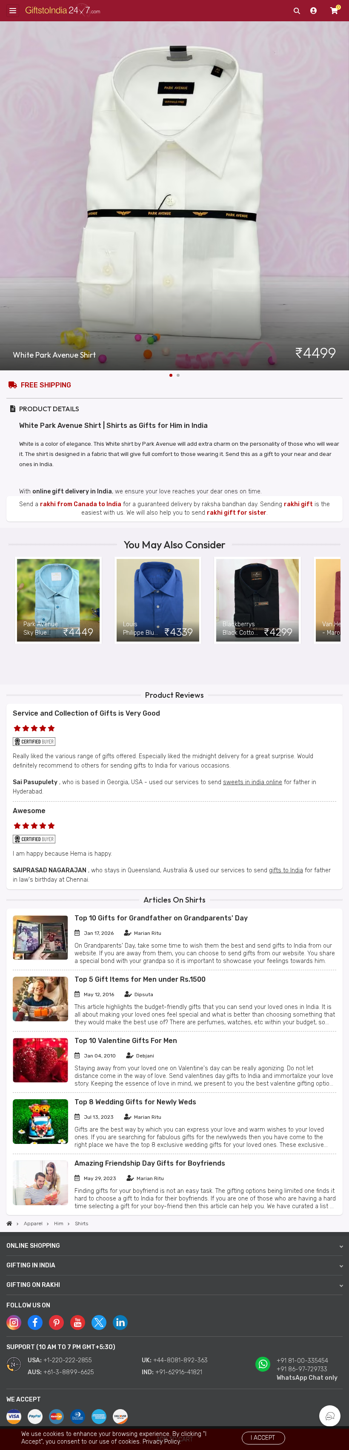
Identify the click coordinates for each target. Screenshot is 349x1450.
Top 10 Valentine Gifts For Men (125, 1041)
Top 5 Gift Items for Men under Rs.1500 (140, 979)
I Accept (263, 1437)
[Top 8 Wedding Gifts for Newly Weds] (40, 1142)
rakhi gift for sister (236, 512)
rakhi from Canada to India (80, 504)
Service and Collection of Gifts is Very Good (86, 713)
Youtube (77, 1322)
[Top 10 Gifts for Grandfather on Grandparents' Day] (40, 958)
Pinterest (56, 1322)
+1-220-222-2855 (67, 1360)
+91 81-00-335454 (302, 1360)
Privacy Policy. (162, 1441)
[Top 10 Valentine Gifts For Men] (40, 1080)
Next (342, 196)
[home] (9, 1223)
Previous (15, 600)
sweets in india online (252, 782)
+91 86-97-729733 (302, 1369)
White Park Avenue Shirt (54, 355)
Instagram (13, 1322)
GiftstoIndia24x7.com (63, 10)
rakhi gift (298, 504)
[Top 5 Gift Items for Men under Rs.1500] (40, 1019)
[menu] (12, 10)
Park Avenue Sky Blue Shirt (40, 629)
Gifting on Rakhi (33, 1285)
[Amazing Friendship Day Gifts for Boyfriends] (40, 1203)
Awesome (29, 811)
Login (313, 10)
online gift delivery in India (72, 491)
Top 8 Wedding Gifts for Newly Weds (135, 1102)
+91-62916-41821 (178, 1372)
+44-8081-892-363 (180, 1360)
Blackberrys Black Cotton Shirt (240, 629)
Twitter (99, 1322)
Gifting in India (30, 1265)
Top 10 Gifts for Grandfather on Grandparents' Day (161, 918)
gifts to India (286, 870)
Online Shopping (33, 1245)
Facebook (35, 1322)
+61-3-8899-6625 (68, 1372)
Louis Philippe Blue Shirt (140, 629)
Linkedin (120, 1322)
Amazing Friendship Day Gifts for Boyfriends (149, 1163)
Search (296, 10)
